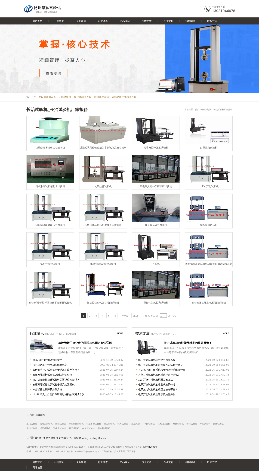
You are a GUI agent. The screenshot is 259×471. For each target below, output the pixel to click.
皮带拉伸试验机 (103, 186)
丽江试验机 (74, 428)
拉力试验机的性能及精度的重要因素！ (188, 342)
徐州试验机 (191, 424)
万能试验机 (65, 97)
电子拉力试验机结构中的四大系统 (156, 359)
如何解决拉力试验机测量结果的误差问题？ (56, 369)
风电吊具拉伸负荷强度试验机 (156, 186)
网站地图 (37, 467)
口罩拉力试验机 (208, 147)
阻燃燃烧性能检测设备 (124, 97)
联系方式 (212, 21)
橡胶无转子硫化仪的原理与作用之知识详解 (85, 342)
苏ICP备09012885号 (147, 447)
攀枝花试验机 (104, 428)
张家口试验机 (164, 424)
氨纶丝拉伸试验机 (50, 263)
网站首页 (37, 21)
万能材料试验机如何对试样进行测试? (158, 374)
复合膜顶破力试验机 (156, 225)
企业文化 (168, 21)
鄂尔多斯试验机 (93, 424)
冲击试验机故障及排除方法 (47, 389)
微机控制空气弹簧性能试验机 (103, 302)
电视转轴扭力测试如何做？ (47, 359)
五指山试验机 (59, 428)
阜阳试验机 (205, 424)
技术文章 (147, 21)
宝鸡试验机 (31, 424)
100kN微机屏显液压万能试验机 (209, 302)
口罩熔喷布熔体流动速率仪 (50, 147)
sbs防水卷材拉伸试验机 (103, 263)
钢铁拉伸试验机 (208, 225)
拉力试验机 (52, 438)
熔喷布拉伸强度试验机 (156, 147)
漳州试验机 (31, 428)
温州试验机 (218, 424)
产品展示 (125, 21)
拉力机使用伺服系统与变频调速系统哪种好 (161, 369)
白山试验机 (136, 424)
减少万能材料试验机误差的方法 (155, 379)
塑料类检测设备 (47, 97)
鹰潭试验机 (60, 424)
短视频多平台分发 (69, 438)
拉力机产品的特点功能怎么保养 (50, 364)
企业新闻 (81, 21)
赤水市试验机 (88, 428)
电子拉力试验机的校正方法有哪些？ (158, 389)
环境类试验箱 (101, 97)
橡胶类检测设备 (82, 97)
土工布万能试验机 (209, 186)
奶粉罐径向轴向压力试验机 (50, 225)
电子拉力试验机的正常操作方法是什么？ (160, 364)
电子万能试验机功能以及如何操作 (156, 394)
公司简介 (59, 21)
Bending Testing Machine (93, 438)
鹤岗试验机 (122, 424)
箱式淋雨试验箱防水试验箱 (50, 186)
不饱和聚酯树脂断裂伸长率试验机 (103, 225)
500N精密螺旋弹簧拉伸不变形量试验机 (50, 302)
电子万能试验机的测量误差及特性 (156, 384)
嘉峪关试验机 (46, 424)
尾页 (135, 315)
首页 (197, 109)
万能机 (156, 263)
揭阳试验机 (45, 428)
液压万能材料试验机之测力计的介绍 (52, 374)
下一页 (124, 315)
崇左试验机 (109, 424)
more (120, 333)
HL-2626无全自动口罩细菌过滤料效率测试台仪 (58, 394)
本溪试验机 (149, 424)
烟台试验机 (178, 424)
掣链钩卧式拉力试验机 (156, 302)
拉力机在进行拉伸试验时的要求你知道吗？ (56, 379)
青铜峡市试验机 (76, 424)
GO (174, 315)
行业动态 (103, 21)
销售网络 (190, 21)
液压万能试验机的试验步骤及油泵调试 (54, 384)
